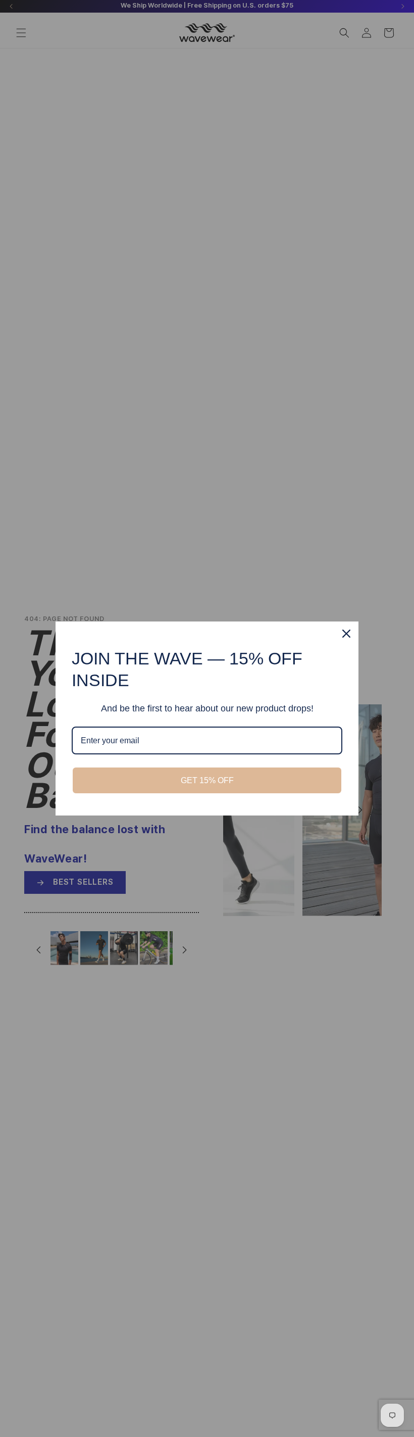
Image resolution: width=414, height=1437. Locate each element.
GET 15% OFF (207, 780)
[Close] (346, 633)
